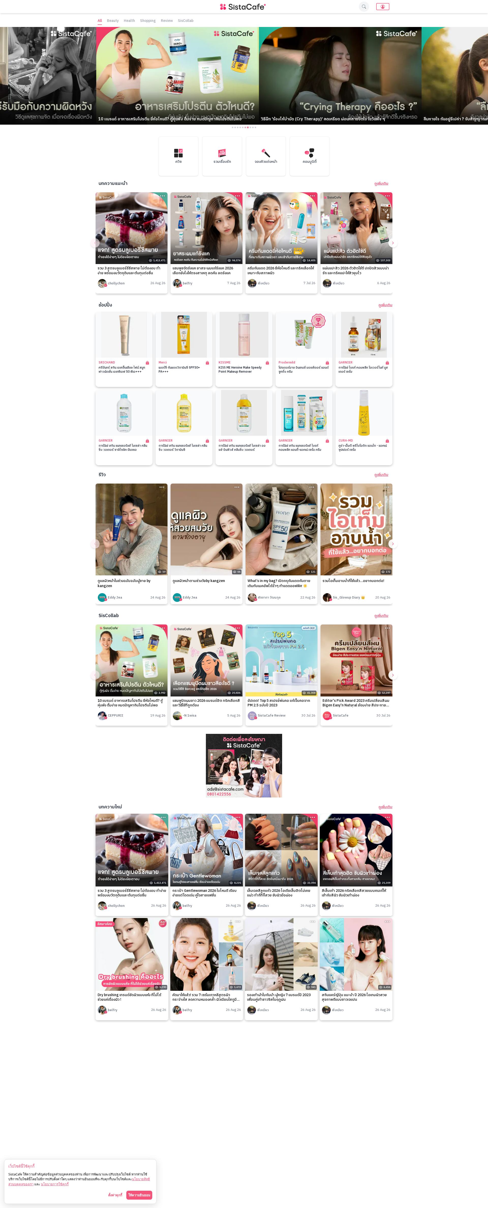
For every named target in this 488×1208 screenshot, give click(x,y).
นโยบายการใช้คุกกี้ (55, 1184)
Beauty (113, 21)
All (100, 21)
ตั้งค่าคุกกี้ (115, 1195)
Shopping (148, 21)
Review (167, 21)
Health (129, 21)
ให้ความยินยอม (139, 1195)
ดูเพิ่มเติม (381, 183)
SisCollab (185, 21)
